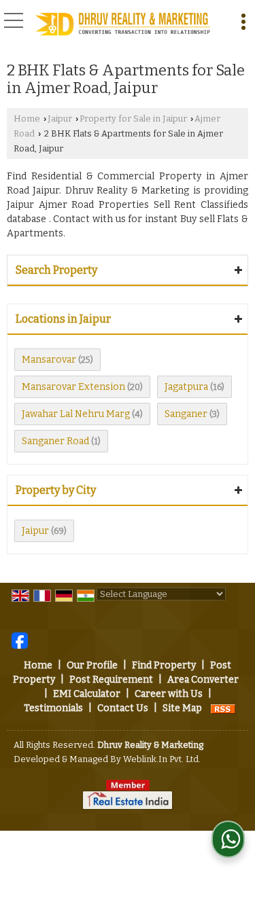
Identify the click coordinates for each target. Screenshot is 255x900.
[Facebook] (20, 640)
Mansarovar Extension (73, 387)
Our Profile (92, 665)
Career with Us (169, 694)
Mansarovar (49, 359)
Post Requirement (111, 679)
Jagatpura (186, 387)
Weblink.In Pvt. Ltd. (162, 759)
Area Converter (203, 679)
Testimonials (53, 708)
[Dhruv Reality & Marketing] (122, 24)
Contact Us (122, 708)
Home (27, 118)
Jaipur (60, 118)
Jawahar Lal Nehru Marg (76, 414)
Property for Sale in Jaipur (133, 118)
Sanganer (186, 414)
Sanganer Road (55, 441)
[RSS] (223, 708)
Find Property (164, 665)
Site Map (182, 708)
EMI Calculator (86, 694)
